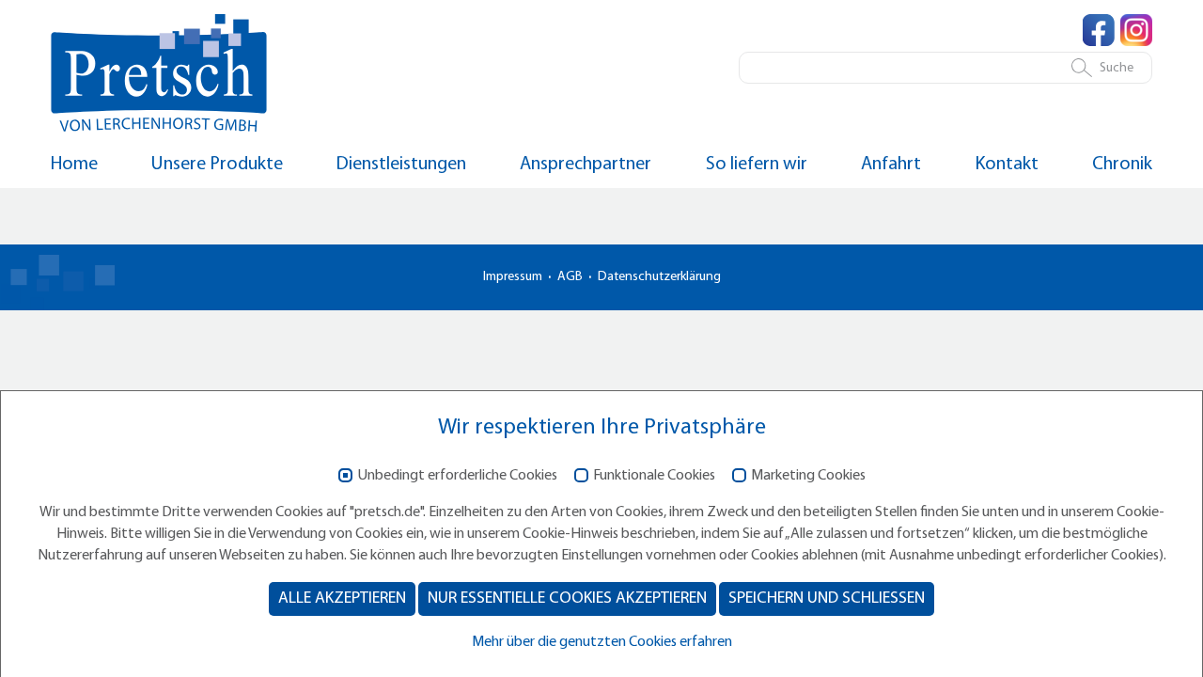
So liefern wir (756, 164)
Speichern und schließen (826, 598)
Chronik (1122, 164)
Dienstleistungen (401, 164)
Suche (1116, 68)
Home (74, 164)
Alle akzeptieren (342, 598)
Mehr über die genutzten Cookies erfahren (602, 642)
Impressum (512, 277)
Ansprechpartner (585, 164)
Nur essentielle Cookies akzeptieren (567, 598)
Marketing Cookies (808, 475)
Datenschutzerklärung (659, 277)
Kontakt (1007, 164)
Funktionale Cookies (654, 475)
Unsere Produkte (217, 164)
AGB (570, 277)
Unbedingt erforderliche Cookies (457, 475)
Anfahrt (891, 164)
